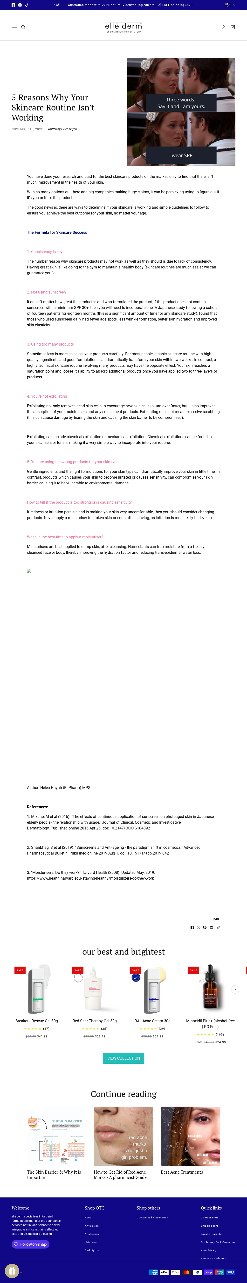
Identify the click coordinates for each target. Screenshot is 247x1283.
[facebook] (13, 5)
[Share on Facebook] (192, 927)
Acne (88, 1217)
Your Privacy (209, 1250)
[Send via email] (211, 927)
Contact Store (210, 1217)
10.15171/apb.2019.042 (148, 853)
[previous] (12, 968)
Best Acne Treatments (182, 1172)
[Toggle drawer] (14, 27)
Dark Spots (92, 1250)
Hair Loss (91, 1242)
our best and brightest (123, 951)
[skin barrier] (56, 1136)
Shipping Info (210, 1225)
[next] (235, 989)
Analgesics (92, 1234)
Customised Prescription (152, 1217)
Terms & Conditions (213, 1258)
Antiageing (92, 1225)
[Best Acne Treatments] (190, 1136)
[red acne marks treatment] (123, 1136)
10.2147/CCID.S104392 (130, 828)
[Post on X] (198, 927)
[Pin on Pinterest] (204, 927)
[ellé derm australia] (123, 27)
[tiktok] (26, 5)
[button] (218, 927)
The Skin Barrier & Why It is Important (54, 1174)
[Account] (223, 27)
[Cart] (232, 27)
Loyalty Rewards (211, 1234)
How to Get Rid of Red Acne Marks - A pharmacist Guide (120, 1174)
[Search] (23, 27)
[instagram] (20, 5)
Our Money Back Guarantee (218, 1242)
